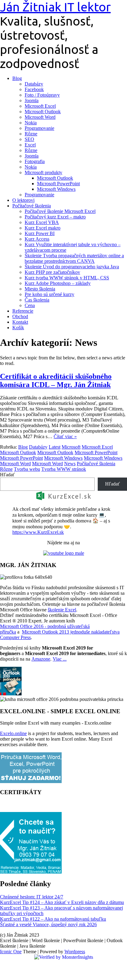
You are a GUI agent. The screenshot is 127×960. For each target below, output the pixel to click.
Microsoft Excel (40, 106)
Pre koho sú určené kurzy (49, 294)
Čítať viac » (65, 436)
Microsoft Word (40, 117)
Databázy (34, 83)
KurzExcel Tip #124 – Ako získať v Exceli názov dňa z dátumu (62, 902)
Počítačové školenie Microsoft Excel (60, 211)
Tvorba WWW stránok (63, 469)
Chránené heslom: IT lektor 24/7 (31, 896)
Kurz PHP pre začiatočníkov (52, 272)
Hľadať (7, 474)
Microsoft (71, 447)
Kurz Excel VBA (42, 222)
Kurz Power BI (40, 233)
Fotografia (35, 161)
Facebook (34, 89)
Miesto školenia (40, 288)
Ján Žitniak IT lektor (55, 7)
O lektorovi (23, 200)
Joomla (32, 100)
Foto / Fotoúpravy (42, 95)
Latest (54, 447)
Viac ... (60, 659)
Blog (17, 78)
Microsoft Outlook (43, 111)
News (70, 463)
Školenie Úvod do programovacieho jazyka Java (72, 266)
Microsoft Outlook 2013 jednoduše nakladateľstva (71, 631)
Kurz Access (37, 239)
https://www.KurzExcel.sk (38, 532)
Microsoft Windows (56, 189)
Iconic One (11, 951)
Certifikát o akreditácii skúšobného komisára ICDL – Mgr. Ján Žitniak (56, 380)
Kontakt (20, 322)
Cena (30, 305)
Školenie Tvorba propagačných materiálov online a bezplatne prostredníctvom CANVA (74, 258)
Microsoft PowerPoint (58, 183)
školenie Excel (62, 609)
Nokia (31, 122)
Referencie (22, 311)
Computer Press (15, 637)
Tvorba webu (27, 469)
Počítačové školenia (31, 205)
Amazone (40, 659)
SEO (29, 139)
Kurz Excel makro (42, 227)
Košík (18, 327)
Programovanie (39, 128)
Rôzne (31, 133)
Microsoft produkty (43, 172)
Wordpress (74, 951)
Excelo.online (13, 733)
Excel (30, 144)
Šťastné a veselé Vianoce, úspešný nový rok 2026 (48, 924)
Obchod (20, 316)
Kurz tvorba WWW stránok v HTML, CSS (67, 277)
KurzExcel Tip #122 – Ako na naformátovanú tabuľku (53, 919)
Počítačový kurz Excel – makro (55, 216)
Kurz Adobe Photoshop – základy (58, 283)
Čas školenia (37, 299)
